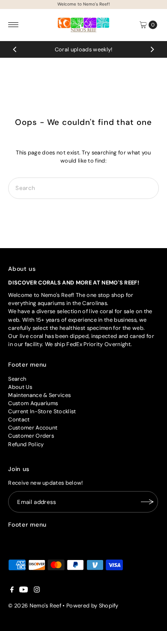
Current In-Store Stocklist (42, 411)
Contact (19, 419)
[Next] (152, 49)
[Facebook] (12, 590)
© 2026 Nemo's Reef (34, 605)
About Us (20, 387)
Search (17, 378)
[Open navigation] (13, 25)
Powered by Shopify (92, 605)
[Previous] (15, 49)
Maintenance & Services (39, 395)
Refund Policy (26, 444)
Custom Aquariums (33, 403)
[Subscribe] (147, 502)
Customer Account (32, 427)
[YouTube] (23, 590)
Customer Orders (31, 435)
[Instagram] (37, 590)
